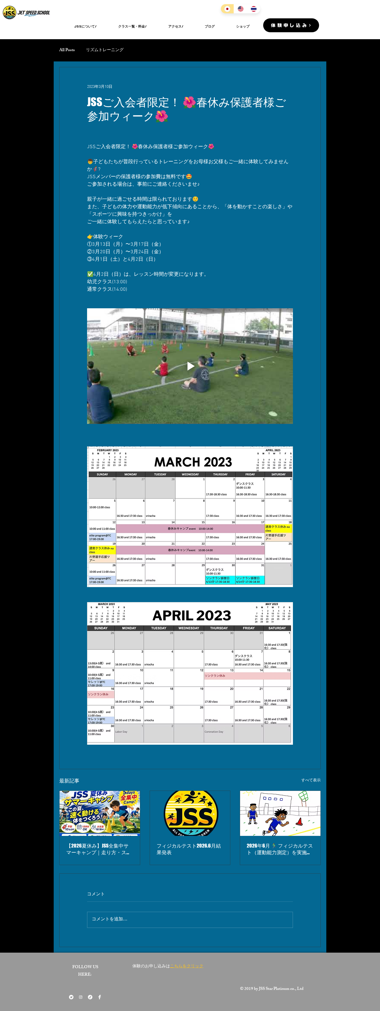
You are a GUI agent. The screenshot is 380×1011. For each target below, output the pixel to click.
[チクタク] (90, 997)
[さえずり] (71, 997)
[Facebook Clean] (99, 997)
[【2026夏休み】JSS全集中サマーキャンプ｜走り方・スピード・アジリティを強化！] (100, 813)
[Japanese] (227, 8)
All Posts (67, 50)
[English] (240, 8)
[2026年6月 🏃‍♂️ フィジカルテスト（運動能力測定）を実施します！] (280, 813)
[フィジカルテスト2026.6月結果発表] (190, 813)
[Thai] (253, 8)
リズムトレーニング (105, 50)
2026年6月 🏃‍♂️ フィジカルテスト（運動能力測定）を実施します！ (280, 849)
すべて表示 (311, 780)
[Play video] (190, 366)
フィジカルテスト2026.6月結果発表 (189, 849)
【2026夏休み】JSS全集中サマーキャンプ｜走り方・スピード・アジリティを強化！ (98, 849)
